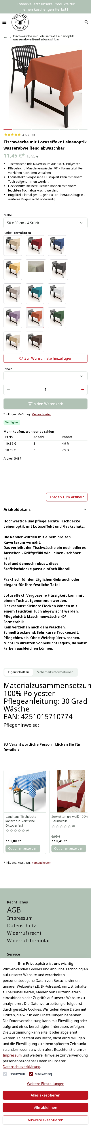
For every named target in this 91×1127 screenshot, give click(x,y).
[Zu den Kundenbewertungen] (45, 134)
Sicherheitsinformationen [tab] (55, 672)
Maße (8, 215)
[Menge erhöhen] (82, 389)
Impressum (12, 1055)
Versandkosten (41, 414)
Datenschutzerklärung (21, 1066)
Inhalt (8, 369)
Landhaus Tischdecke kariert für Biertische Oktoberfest (21, 820)
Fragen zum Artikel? (67, 497)
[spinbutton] (45, 389)
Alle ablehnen (45, 1107)
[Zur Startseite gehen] (20, 22)
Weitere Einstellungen (45, 1083)
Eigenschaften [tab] (18, 672)
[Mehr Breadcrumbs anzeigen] (6, 37)
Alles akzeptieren (45, 1095)
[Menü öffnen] (4, 22)
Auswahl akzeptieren (45, 1120)
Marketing (43, 1074)
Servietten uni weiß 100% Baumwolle (69, 818)
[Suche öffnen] (86, 22)
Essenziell (16, 1074)
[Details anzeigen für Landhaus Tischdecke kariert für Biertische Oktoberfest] (25, 791)
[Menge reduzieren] (8, 389)
